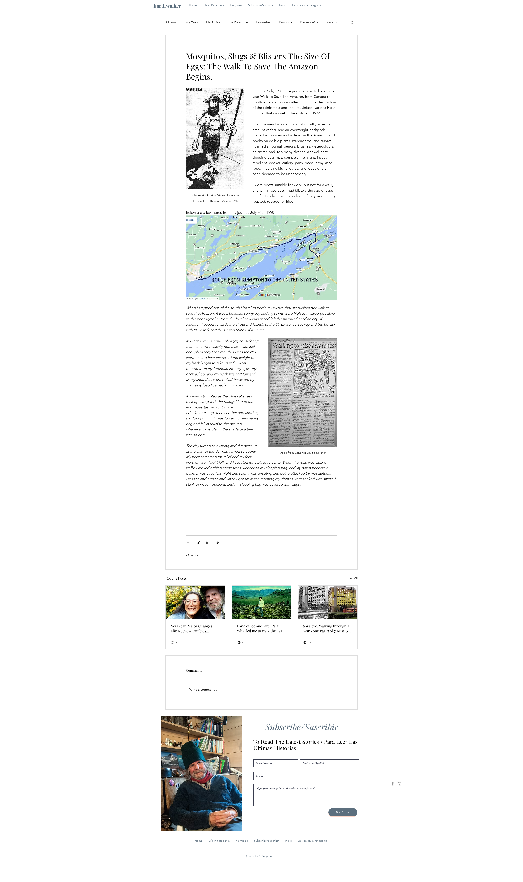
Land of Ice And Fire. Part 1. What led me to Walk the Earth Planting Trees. (261, 628)
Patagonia (285, 22)
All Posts (170, 22)
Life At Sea (213, 22)
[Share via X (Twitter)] (198, 542)
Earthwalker (263, 22)
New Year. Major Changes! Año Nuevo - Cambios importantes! (192, 628)
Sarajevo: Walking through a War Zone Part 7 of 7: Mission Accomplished (326, 628)
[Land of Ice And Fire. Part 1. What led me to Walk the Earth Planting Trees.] (261, 602)
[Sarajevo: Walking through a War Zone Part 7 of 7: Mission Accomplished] (327, 602)
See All (353, 578)
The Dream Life (238, 22)
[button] (352, 22)
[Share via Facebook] (188, 542)
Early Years (191, 22)
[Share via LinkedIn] (208, 542)
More (330, 22)
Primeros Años (309, 22)
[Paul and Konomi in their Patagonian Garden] (195, 602)
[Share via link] (218, 542)
